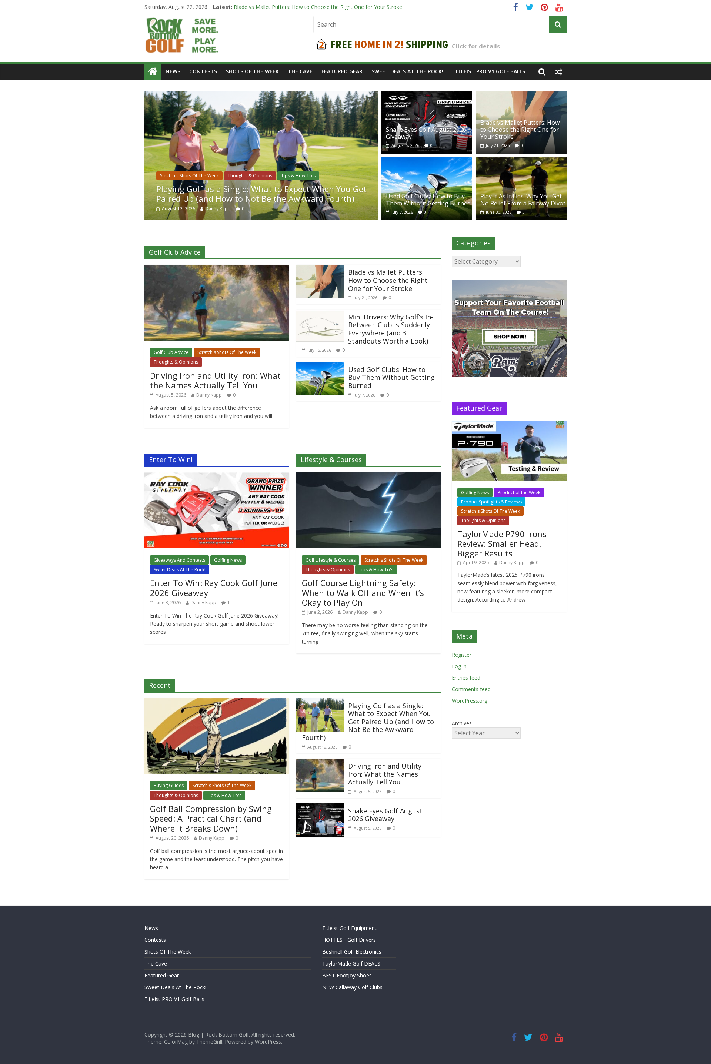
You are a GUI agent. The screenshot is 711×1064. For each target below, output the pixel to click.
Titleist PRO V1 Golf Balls (488, 71)
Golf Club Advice (171, 352)
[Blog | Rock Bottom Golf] (152, 71)
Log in (459, 666)
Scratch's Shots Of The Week (189, 176)
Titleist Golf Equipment (349, 927)
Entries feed (466, 677)
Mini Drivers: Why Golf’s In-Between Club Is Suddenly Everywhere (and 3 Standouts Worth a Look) (390, 328)
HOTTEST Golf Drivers (349, 939)
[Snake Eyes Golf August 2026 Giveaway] (426, 95)
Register (461, 654)
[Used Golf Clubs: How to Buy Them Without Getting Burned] (426, 162)
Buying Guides (169, 785)
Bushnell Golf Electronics (351, 951)
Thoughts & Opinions (250, 176)
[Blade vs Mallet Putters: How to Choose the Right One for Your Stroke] (521, 95)
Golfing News (228, 560)
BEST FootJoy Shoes (347, 975)
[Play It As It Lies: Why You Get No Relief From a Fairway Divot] (521, 162)
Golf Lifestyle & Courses (331, 560)
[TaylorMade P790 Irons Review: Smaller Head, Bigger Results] (509, 424)
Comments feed (471, 689)
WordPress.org (469, 700)
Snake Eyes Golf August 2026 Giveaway (281, 6)
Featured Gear (342, 71)
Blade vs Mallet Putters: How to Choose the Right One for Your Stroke (520, 129)
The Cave (300, 71)
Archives (462, 723)
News (173, 71)
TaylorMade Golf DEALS (351, 963)
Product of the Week (519, 492)
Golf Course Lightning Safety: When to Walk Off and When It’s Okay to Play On (363, 592)
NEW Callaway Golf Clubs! (353, 987)
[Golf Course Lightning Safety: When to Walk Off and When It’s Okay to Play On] (368, 477)
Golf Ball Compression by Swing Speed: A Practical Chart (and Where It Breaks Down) (211, 818)
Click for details (476, 46)
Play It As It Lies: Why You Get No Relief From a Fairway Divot (522, 199)
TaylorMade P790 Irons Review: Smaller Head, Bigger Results (502, 543)
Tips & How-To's (298, 176)
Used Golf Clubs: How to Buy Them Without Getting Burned (428, 199)
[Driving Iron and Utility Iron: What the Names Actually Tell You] (216, 269)
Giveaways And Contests (179, 560)
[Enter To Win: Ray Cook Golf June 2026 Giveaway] (216, 477)
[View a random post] (558, 71)
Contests (203, 71)
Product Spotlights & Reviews (491, 502)
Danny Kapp (218, 208)
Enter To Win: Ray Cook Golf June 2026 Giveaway (213, 587)
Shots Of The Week (252, 71)
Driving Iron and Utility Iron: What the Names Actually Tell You (215, 380)
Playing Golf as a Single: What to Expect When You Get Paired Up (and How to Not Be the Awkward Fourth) (261, 193)
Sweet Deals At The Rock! (407, 71)
